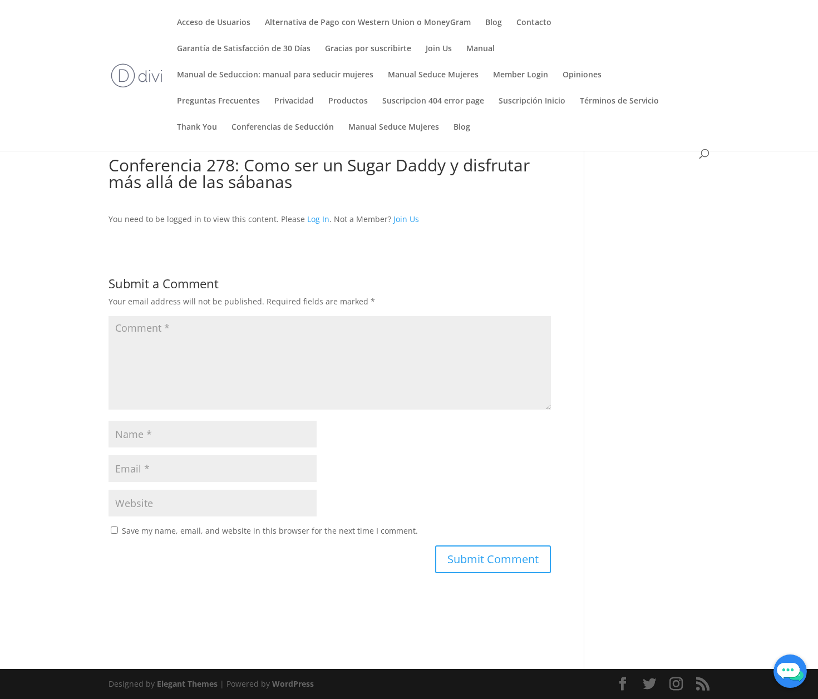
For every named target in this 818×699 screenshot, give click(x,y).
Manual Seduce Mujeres (433, 75)
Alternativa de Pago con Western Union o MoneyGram (368, 22)
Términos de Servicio (619, 101)
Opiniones (582, 75)
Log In (318, 219)
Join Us (439, 49)
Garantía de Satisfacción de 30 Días (244, 49)
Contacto (533, 22)
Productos (348, 101)
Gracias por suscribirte (368, 49)
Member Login (520, 75)
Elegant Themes (187, 683)
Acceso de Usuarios (213, 22)
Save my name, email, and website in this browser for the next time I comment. (270, 530)
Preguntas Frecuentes (218, 101)
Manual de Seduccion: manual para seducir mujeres (275, 75)
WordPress (293, 683)
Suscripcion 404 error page (433, 101)
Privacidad (294, 101)
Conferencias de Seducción (282, 127)
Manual (480, 49)
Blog (493, 22)
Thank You (197, 127)
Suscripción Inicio (532, 101)
